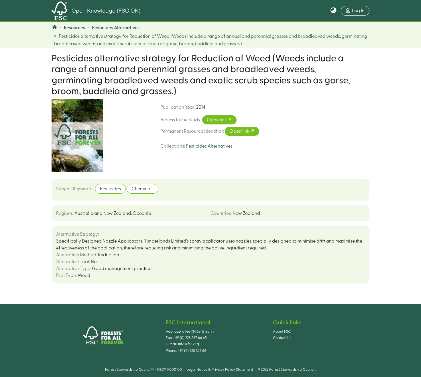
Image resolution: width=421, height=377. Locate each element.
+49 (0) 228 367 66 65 (190, 338)
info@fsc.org (188, 344)
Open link (217, 120)
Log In (358, 11)
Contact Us (282, 338)
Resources (74, 27)
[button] (333, 10)
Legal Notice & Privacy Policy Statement (219, 369)
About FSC (282, 331)
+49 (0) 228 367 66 (192, 350)
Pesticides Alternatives (115, 27)
